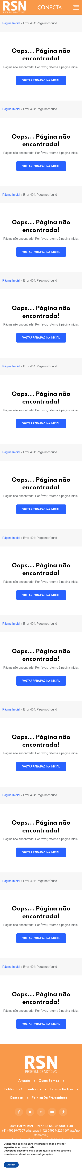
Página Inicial (11, 23)
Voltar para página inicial (41, 80)
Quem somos (49, 1080)
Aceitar (11, 1164)
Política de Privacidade (49, 1098)
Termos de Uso (61, 1089)
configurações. (44, 1154)
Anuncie (24, 1080)
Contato (16, 1098)
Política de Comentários (22, 1089)
